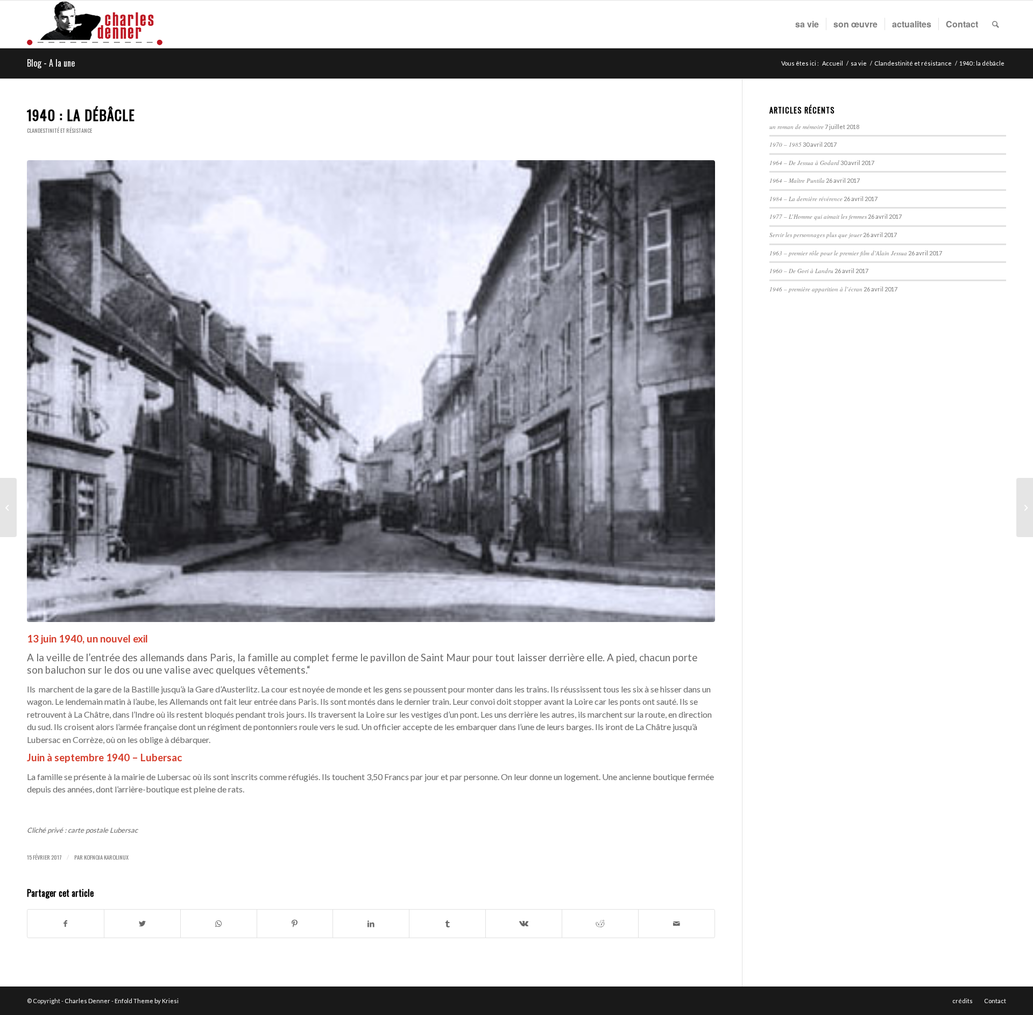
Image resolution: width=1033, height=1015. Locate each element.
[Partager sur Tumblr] (447, 924)
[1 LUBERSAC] (371, 391)
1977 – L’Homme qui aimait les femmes (818, 216)
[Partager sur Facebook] (65, 924)
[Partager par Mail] (676, 924)
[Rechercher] (995, 24)
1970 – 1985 (785, 144)
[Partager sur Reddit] (600, 924)
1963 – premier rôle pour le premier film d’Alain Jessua (838, 253)
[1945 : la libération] (1024, 507)
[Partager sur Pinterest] (295, 924)
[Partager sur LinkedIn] (371, 924)
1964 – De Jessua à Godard (804, 163)
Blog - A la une (51, 62)
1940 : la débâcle (81, 114)
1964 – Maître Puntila (797, 180)
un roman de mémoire (796, 127)
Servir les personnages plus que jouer (815, 235)
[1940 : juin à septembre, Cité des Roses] (8, 507)
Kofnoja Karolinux (106, 857)
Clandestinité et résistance (59, 130)
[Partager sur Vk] (524, 924)
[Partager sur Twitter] (142, 924)
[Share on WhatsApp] (219, 924)
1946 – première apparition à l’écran (815, 289)
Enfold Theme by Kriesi (147, 1000)
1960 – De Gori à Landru (801, 271)
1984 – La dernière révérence (806, 199)
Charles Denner (87, 1000)
